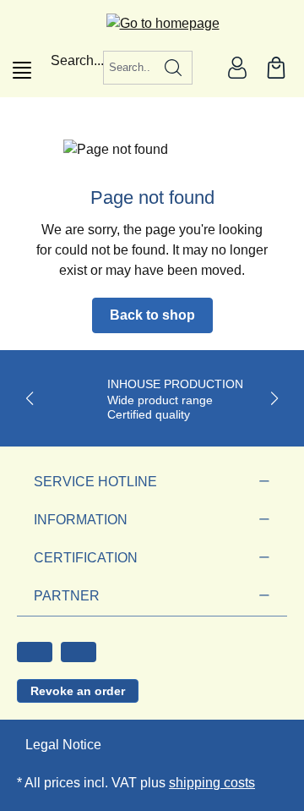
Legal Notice (63, 744)
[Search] (174, 68)
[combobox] (129, 68)
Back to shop (152, 315)
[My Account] (237, 68)
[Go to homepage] (152, 23)
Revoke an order (77, 691)
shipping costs (212, 782)
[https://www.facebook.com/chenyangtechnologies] (34, 652)
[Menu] (21, 70)
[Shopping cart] (276, 68)
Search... (77, 60)
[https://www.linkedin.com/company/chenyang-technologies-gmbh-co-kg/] (78, 652)
